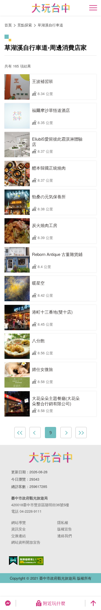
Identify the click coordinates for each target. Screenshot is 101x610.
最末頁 (81, 432)
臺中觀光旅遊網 (51, 8)
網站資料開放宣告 (25, 542)
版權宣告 (64, 529)
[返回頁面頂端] (93, 603)
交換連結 (18, 535)
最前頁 (20, 432)
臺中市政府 (50, 457)
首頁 (8, 25)
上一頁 (35, 432)
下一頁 (66, 432)
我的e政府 (13, 560)
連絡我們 (64, 535)
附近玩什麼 (54, 603)
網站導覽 (18, 522)
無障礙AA (31, 560)
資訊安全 (18, 529)
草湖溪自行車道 (50, 25)
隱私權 (62, 522)
